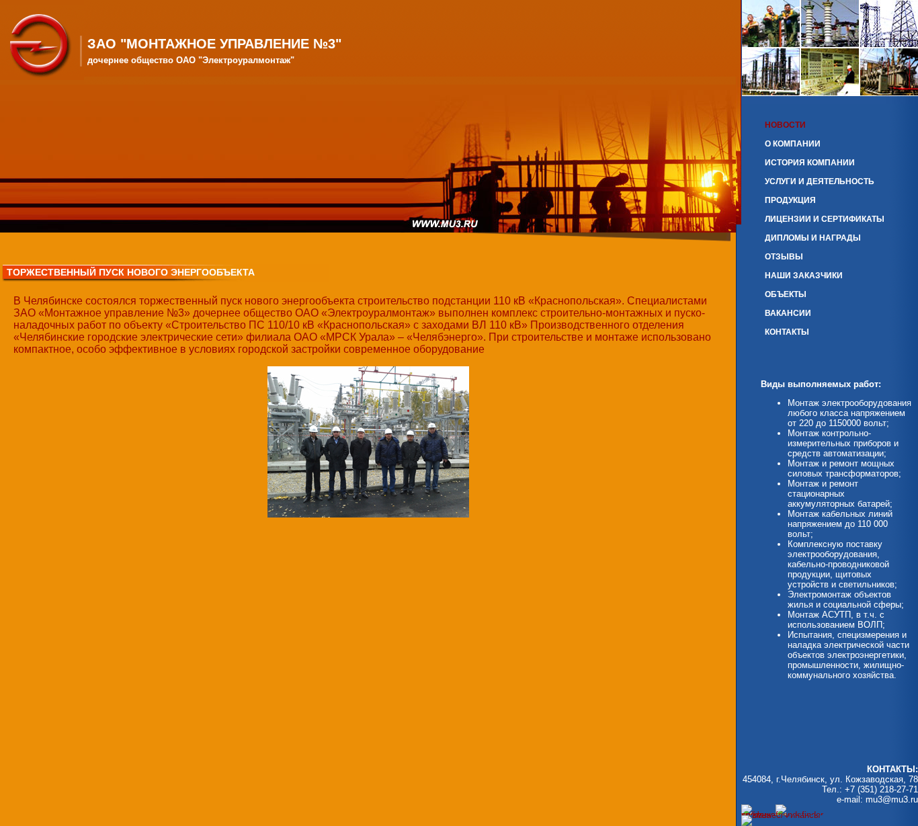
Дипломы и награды (813, 238)
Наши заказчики (804, 275)
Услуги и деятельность (819, 181)
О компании (793, 144)
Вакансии (788, 313)
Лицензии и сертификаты (824, 219)
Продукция (790, 200)
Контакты (787, 332)
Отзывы (784, 256)
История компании (810, 162)
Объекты (785, 294)
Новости (785, 125)
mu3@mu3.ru (892, 799)
